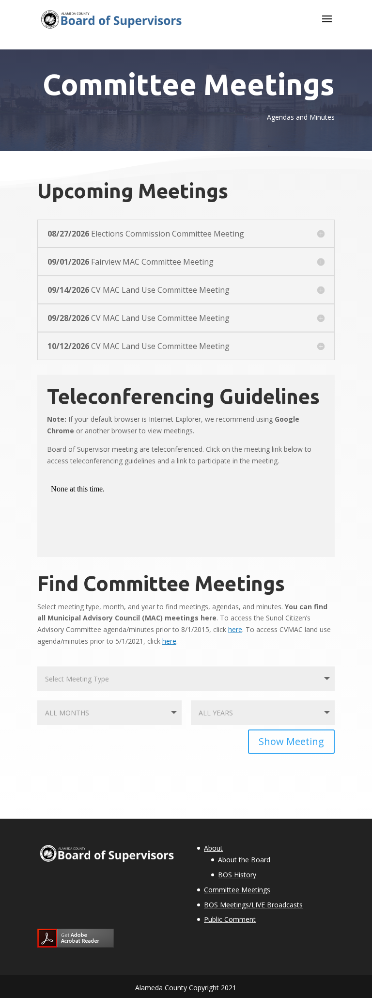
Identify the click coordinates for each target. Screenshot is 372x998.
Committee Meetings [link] (237, 889)
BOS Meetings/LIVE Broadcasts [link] (253, 904)
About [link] (213, 848)
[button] (327, 25)
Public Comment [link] (230, 919)
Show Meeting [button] (291, 741)
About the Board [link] (244, 859)
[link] (111, 18)
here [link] (235, 629)
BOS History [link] (237, 874)
